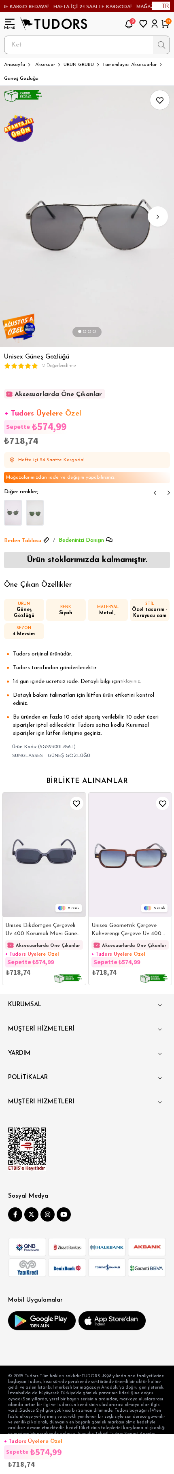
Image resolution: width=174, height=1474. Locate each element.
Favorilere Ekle (76, 803)
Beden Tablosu (22, 541)
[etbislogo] (27, 1149)
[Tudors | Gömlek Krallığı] (53, 24)
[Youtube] (64, 1214)
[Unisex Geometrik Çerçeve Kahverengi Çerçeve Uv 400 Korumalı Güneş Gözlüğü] (130, 855)
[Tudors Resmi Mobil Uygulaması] (42, 1320)
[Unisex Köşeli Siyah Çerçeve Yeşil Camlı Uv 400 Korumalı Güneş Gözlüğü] (13, 513)
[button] (79, 331)
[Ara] (161, 45)
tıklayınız (130, 681)
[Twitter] (31, 1214)
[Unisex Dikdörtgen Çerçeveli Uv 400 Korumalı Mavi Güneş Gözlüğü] (44, 855)
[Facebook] (15, 1214)
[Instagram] (47, 1214)
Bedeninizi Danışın (81, 540)
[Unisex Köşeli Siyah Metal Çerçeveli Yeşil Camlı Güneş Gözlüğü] (35, 513)
